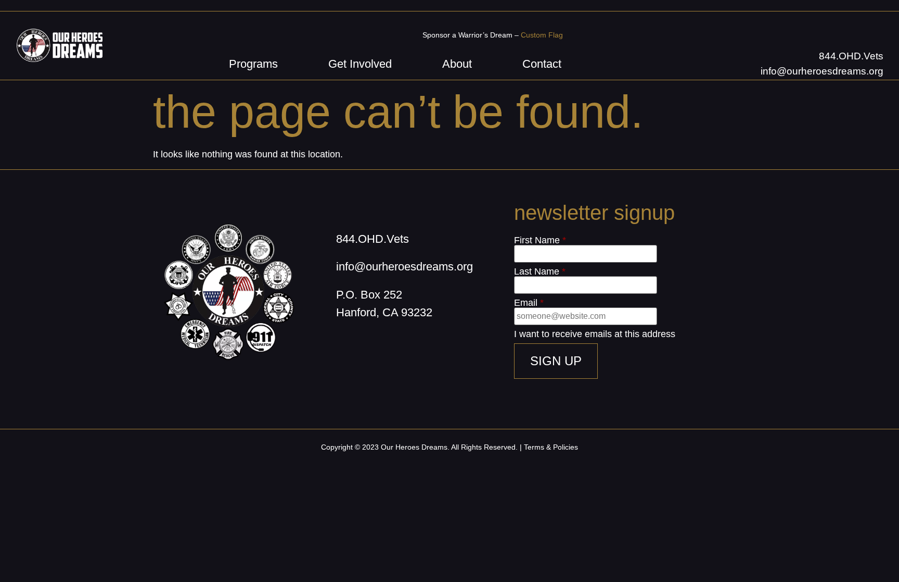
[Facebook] (341, 345)
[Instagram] (367, 345)
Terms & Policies (551, 447)
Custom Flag (542, 35)
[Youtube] (419, 345)
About (457, 63)
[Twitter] (393, 345)
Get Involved (360, 63)
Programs (253, 63)
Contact (541, 63)
